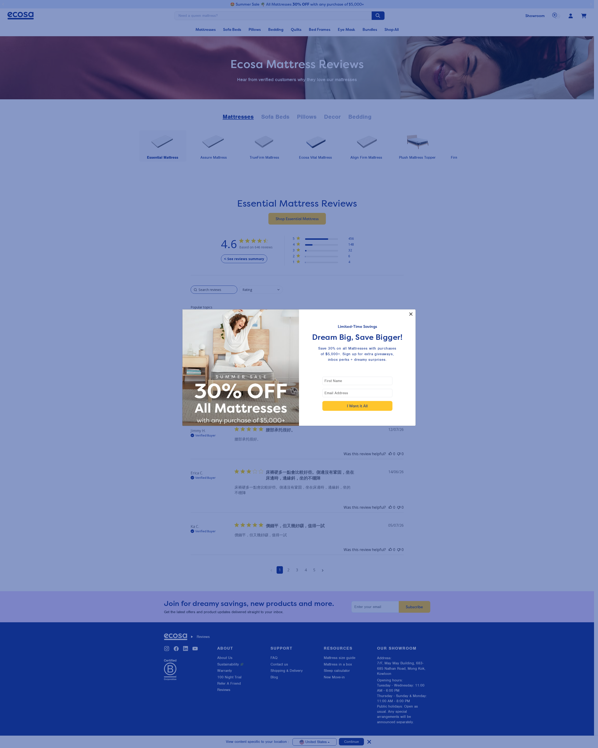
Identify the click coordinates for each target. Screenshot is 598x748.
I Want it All (357, 405)
